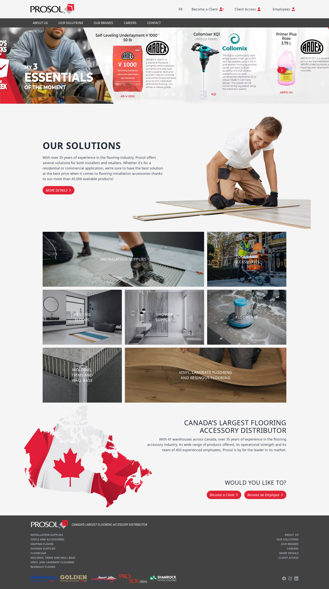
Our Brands (290, 544)
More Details (289, 553)
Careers (293, 548)
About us (292, 535)
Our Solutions (287, 539)
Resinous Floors (42, 567)
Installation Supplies (46, 535)
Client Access (289, 557)
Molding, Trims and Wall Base (52, 557)
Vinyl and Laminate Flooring (52, 562)
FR (180, 9)
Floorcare (38, 553)
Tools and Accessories (47, 539)
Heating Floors (42, 544)
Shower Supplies (42, 548)
